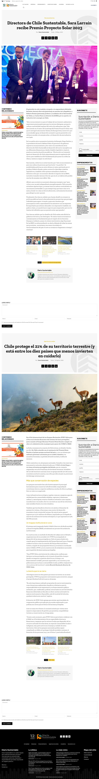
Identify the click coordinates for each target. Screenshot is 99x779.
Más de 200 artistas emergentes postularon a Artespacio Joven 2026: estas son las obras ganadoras (40, 762)
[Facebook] (91, 1)
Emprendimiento (81, 190)
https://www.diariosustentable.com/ (45, 272)
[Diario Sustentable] (31, 275)
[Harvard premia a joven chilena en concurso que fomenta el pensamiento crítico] (33, 240)
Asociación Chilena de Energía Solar (51, 262)
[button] (23, 7)
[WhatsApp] (52, 37)
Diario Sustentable (44, 32)
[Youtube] (96, 1)
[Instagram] (93, 1)
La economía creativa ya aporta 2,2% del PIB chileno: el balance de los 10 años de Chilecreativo (82, 172)
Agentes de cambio (60, 757)
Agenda (79, 177)
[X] (95, 1)
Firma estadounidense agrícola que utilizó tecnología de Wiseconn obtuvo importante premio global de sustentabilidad (74, 294)
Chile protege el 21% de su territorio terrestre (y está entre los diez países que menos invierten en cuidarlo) (68, 754)
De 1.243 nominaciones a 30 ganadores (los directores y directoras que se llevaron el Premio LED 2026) (67, 761)
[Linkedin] (56, 37)
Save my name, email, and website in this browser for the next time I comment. (24, 322)
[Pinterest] (49, 37)
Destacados (5, 130)
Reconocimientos (49, 18)
